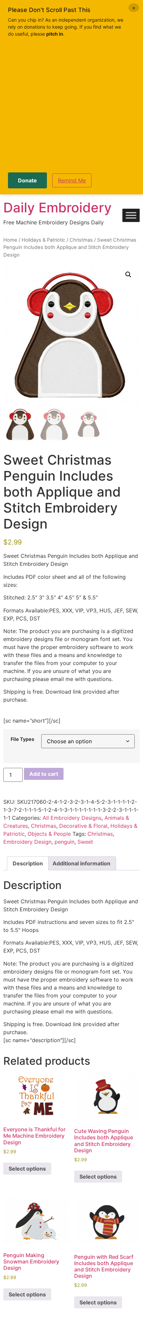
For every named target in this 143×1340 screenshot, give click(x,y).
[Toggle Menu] (131, 215)
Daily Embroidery (57, 207)
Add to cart (43, 774)
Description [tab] (28, 863)
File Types (22, 739)
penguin (64, 841)
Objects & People (49, 833)
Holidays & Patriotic (43, 240)
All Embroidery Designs (72, 817)
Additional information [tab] (81, 863)
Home (10, 240)
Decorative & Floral (83, 825)
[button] (128, 275)
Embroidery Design (27, 841)
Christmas (81, 240)
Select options (27, 1168)
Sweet (85, 841)
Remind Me (72, 180)
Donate (27, 180)
